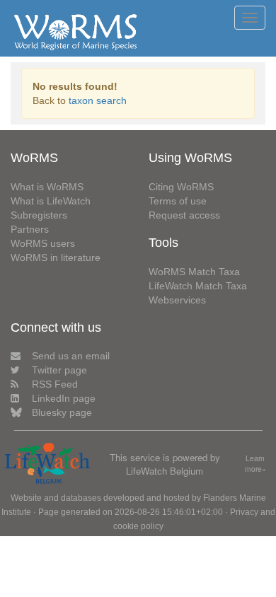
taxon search (98, 100)
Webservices (177, 300)
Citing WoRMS (181, 186)
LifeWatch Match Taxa (198, 285)
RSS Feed (55, 384)
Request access (184, 215)
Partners (30, 229)
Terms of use (178, 201)
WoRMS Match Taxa (194, 271)
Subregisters (39, 215)
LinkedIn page (64, 398)
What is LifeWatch (51, 201)
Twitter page (59, 370)
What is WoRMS (47, 186)
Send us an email (71, 355)
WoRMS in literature (55, 257)
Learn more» (255, 463)
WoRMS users (43, 243)
